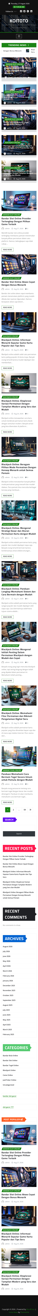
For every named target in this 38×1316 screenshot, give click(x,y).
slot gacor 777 (8, 1107)
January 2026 (8, 981)
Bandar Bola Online (10, 1055)
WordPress (30, 1309)
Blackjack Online (9, 1070)
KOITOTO (19, 20)
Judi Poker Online (9, 1080)
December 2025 (9, 985)
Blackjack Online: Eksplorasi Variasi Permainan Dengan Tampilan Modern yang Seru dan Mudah (18, 173)
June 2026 (6, 956)
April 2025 (7, 1025)
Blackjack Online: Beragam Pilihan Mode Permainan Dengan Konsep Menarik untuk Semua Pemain (19, 468)
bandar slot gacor (9, 1096)
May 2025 (6, 1020)
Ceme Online (8, 1075)
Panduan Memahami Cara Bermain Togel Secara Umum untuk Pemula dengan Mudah (17, 777)
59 (25, 809)
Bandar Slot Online (10, 1060)
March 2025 (7, 1029)
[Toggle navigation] (19, 36)
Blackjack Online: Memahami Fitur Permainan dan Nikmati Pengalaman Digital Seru (17, 716)
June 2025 (6, 1015)
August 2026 (7, 946)
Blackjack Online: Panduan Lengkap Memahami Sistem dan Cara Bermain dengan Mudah (19, 592)
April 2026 (7, 966)
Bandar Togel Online (11, 1065)
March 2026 (7, 971)
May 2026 (6, 961)
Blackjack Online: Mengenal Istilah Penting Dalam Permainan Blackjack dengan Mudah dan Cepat (17, 653)
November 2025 (9, 990)
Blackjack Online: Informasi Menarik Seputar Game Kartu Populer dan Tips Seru (18, 70)
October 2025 (8, 995)
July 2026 (6, 951)
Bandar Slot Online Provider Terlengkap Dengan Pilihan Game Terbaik (16, 97)
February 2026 (8, 976)
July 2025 (6, 1010)
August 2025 (7, 1005)
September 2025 (9, 1000)
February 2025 (8, 1034)
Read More (7, 250)
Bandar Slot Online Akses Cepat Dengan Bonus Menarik (16, 123)
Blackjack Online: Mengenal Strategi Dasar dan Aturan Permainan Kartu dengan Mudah (19, 531)
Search (9, 819)
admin (9, 77)
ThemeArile (24, 1312)
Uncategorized (8, 1085)
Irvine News (13, 1312)
